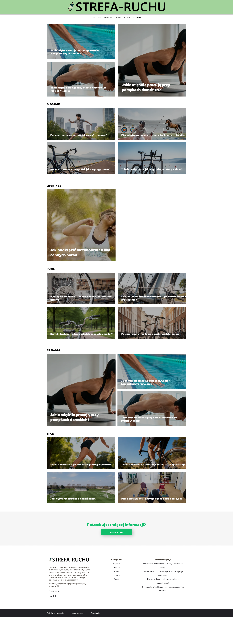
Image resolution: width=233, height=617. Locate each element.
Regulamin (95, 613)
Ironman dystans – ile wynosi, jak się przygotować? (80, 169)
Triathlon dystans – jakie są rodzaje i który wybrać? (152, 169)
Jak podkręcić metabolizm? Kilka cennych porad (80, 252)
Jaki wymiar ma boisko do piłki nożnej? (73, 498)
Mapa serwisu (77, 613)
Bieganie (137, 17)
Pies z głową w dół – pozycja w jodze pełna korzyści (151, 498)
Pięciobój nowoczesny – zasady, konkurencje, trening (153, 135)
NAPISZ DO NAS (116, 532)
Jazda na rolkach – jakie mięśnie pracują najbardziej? (82, 464)
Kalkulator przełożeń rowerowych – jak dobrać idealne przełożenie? (153, 298)
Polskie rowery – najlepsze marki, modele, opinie (150, 333)
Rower (127, 17)
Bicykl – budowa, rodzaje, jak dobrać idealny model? (81, 333)
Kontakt (53, 596)
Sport (118, 17)
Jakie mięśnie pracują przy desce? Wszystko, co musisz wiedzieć (79, 89)
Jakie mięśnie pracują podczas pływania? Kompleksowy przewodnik (75, 52)
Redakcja (54, 591)
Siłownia (108, 17)
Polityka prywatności (55, 613)
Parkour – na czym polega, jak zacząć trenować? (78, 135)
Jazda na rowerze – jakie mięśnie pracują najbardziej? (153, 464)
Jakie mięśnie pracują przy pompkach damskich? (146, 87)
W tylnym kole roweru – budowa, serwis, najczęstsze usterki (81, 298)
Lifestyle (96, 17)
